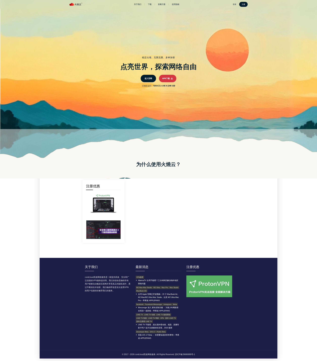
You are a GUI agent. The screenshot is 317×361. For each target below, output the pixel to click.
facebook (140, 304)
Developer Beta (142, 332)
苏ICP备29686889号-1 (185, 354)
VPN (162, 318)
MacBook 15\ (141, 291)
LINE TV (139, 315)
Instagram (168, 304)
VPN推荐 (139, 277)
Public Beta (161, 332)
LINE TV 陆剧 (141, 318)
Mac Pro (165, 287)
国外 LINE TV (170, 318)
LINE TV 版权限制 (163, 315)
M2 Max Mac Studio (144, 287)
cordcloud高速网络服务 (145, 354)
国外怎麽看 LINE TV (144, 321)
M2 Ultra (156, 287)
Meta (175, 304)
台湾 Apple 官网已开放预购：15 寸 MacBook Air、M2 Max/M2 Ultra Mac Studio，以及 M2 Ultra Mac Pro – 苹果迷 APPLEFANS (158, 297)
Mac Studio (174, 287)
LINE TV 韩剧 (153, 318)
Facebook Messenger (153, 304)
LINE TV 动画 (149, 315)
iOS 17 (152, 332)
